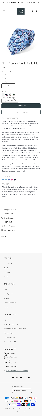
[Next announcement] (38, 2)
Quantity (4, 82)
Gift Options (6, 92)
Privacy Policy (9, 333)
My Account (8, 320)
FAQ (5, 289)
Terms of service (21, 412)
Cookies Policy (9, 337)
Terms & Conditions (11, 342)
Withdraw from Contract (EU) (15, 328)
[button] (4, 11)
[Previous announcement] (3, 2)
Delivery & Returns (11, 324)
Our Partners (8, 307)
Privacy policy (33, 408)
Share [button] (5, 236)
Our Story (7, 268)
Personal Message (8, 98)
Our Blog (7, 272)
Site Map (7, 277)
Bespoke (7, 298)
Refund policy (23, 408)
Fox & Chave (13, 408)
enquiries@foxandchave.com (17, 370)
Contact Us (8, 263)
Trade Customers (10, 302)
